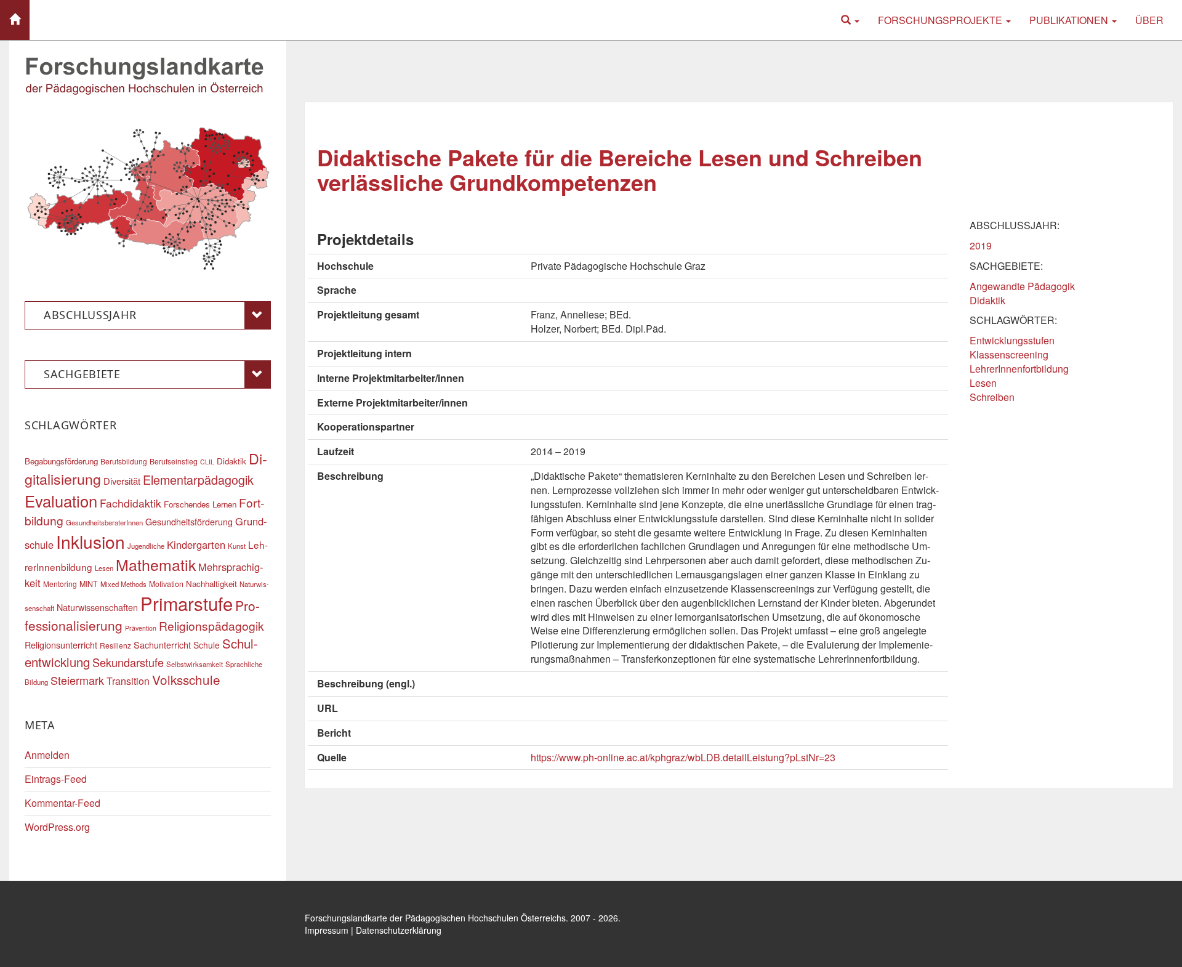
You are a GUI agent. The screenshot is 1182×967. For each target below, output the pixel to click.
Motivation (166, 583)
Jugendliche (145, 546)
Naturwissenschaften (97, 607)
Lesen (983, 383)
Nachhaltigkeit (211, 583)
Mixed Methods (123, 584)
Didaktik (987, 300)
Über (1149, 20)
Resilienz (115, 645)
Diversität (121, 480)
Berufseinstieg (174, 461)
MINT (88, 583)
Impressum (326, 930)
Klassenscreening (1009, 354)
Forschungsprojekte (941, 20)
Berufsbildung (123, 461)
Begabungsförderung (61, 461)
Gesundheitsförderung (189, 521)
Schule (206, 645)
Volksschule (186, 679)
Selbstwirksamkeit (194, 664)
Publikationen (1070, 20)
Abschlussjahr (90, 314)
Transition (128, 681)
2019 (981, 245)
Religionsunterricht (61, 644)
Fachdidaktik (130, 503)
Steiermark (77, 680)
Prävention (140, 628)
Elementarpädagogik (198, 479)
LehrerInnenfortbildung (1019, 369)
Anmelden (47, 755)
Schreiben (992, 397)
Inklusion (90, 541)
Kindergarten (196, 544)
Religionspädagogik (211, 625)
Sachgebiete (82, 373)
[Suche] (850, 20)
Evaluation (61, 501)
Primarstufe (186, 603)
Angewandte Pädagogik (1022, 286)
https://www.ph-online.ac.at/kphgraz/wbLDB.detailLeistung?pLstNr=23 (683, 757)
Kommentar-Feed (62, 803)
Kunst (237, 546)
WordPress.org (57, 827)
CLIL (207, 461)
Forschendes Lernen (200, 504)
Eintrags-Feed (56, 779)
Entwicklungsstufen (1012, 340)
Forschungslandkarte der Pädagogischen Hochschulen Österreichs (435, 918)
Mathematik (156, 564)
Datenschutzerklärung (398, 930)
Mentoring (60, 583)
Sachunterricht (162, 644)
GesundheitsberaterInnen (104, 522)
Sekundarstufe (128, 662)
